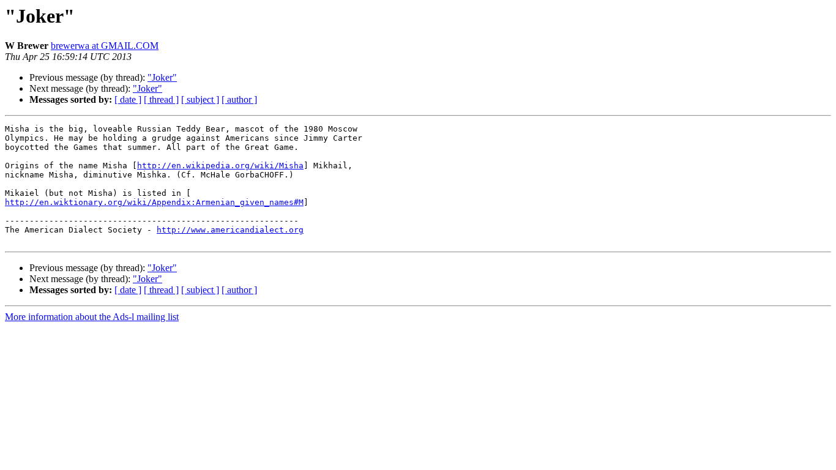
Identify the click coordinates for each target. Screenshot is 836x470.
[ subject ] (200, 99)
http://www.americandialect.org (230, 229)
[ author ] (239, 99)
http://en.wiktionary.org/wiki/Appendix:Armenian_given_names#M (154, 202)
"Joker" (162, 77)
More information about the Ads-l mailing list (92, 316)
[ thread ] (161, 99)
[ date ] (127, 99)
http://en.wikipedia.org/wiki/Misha (220, 165)
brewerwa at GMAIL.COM (105, 45)
